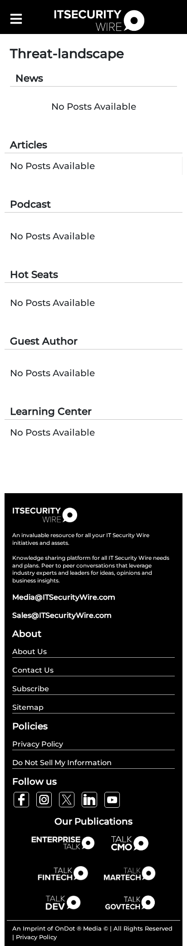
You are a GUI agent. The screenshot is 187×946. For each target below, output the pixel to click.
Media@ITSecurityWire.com (63, 597)
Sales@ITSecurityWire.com (62, 615)
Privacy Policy (36, 937)
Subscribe (30, 688)
